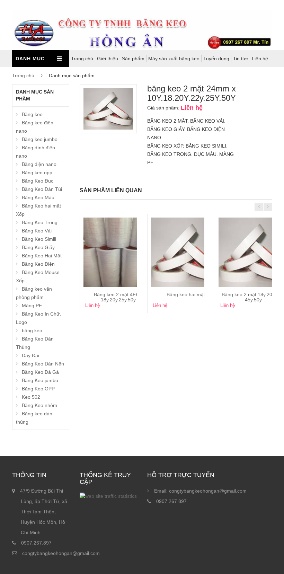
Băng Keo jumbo (40, 380)
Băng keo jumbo (39, 139)
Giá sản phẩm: (163, 108)
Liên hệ (260, 58)
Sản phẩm (133, 58)
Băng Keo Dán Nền (43, 364)
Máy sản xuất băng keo (173, 58)
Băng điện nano (39, 164)
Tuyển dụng (216, 58)
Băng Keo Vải (37, 230)
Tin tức (240, 58)
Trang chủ (82, 58)
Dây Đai (30, 355)
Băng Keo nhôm (39, 405)
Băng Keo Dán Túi (42, 189)
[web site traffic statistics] (108, 496)
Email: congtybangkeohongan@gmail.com (200, 491)
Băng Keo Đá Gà (40, 372)
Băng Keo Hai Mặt (42, 255)
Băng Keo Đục (37, 181)
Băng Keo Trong (39, 222)
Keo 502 (31, 397)
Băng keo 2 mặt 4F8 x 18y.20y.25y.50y (118, 297)
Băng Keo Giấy (38, 247)
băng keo (32, 330)
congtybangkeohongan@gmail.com (61, 553)
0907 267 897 (171, 501)
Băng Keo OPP (38, 388)
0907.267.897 (36, 543)
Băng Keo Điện (38, 264)
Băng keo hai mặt (186, 294)
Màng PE (32, 305)
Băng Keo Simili (39, 239)
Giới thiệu (107, 58)
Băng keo (32, 114)
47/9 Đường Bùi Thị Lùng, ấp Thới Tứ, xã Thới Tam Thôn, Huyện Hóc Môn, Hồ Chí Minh (43, 511)
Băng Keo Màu (38, 197)
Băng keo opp (37, 172)
